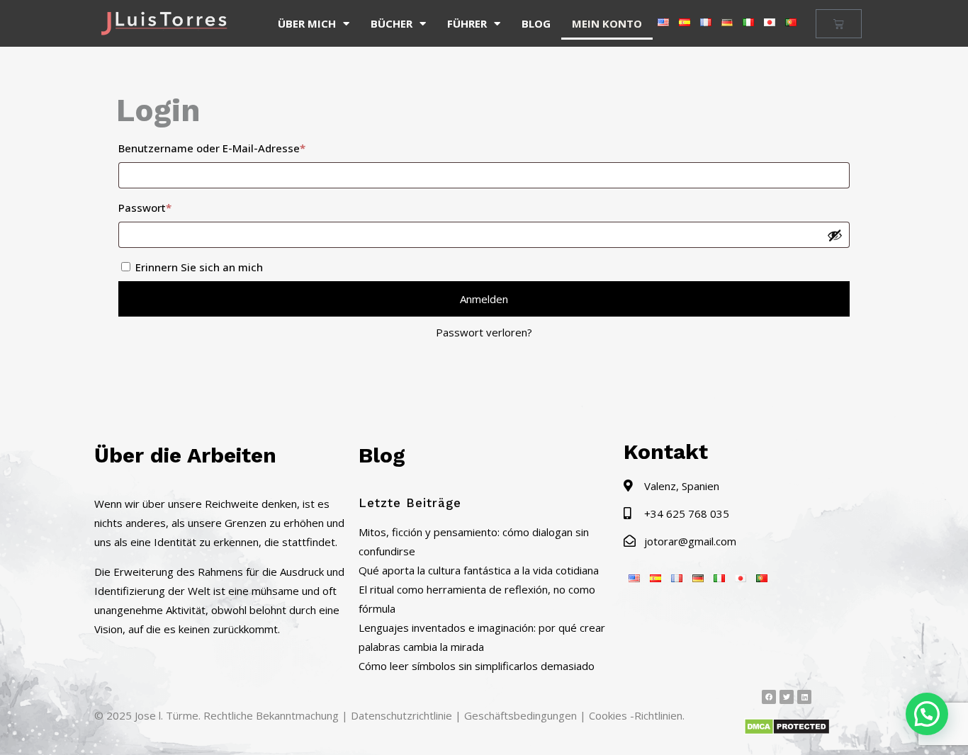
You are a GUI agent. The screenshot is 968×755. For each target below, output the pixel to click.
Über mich (307, 23)
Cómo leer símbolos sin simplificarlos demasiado (477, 666)
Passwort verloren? (484, 332)
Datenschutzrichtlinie (401, 715)
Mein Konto (607, 23)
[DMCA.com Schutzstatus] (787, 731)
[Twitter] (787, 697)
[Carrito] (839, 23)
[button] (927, 714)
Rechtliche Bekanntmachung (271, 715)
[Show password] (835, 235)
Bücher (391, 23)
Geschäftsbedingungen (520, 715)
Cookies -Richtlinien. (637, 715)
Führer (467, 23)
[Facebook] (769, 697)
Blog (536, 23)
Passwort (174, 206)
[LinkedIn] (804, 697)
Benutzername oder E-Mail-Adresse (241, 146)
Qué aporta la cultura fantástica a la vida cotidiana (479, 570)
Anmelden (484, 299)
